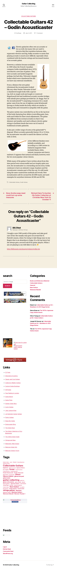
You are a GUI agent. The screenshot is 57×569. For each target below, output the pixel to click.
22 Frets (7, 372)
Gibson (17, 474)
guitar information (8, 482)
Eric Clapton (6, 469)
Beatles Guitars (6, 462)
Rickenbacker (6, 488)
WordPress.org (8, 553)
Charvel (14, 462)
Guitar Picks (8, 400)
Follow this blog (15, 501)
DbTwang (8, 390)
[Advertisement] (14, 315)
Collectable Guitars (28, 16)
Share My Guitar (10, 421)
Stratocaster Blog (10, 424)
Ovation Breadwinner (18, 485)
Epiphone (5, 467)
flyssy (19, 33)
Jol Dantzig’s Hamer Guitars (13, 414)
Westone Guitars (16, 492)
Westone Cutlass (7, 492)
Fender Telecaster (18, 472)
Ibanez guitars (6, 483)
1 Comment (39, 33)
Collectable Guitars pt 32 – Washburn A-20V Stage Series (40, 323)
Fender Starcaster (14, 471)
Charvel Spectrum (20, 462)
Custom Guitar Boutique (12, 386)
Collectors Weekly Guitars (13, 383)
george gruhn (11, 474)
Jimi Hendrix (23, 483)
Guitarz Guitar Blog (11, 403)
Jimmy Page (6, 485)
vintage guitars (9, 490)
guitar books (6, 478)
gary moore (5, 474)
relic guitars (22, 487)
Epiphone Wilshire (20, 467)
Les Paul (11, 485)
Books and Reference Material (39, 281)
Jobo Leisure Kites (10, 410)
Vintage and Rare (10, 440)
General (32, 285)
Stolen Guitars (13, 488)
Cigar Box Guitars (6, 463)
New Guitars (34, 287)
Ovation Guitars (6, 487)
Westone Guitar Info (11, 447)
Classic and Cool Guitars (12, 379)
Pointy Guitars (9, 417)
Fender (12, 469)
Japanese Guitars (14, 483)
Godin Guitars (24, 182)
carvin (11, 462)
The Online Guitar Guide (12, 437)
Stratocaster (21, 488)
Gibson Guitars (8, 476)
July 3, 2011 (28, 33)
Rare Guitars (14, 487)
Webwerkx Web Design (12, 443)
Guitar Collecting (28, 4)
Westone (18, 490)
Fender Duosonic (6, 471)
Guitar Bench (9, 396)
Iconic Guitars (9, 407)
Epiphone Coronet (12, 467)
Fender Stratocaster (8, 472)
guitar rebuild (18, 482)
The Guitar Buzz (10, 428)
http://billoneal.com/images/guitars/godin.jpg (23, 249)
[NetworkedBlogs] (15, 500)
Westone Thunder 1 (19, 494)
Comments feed (8, 551)
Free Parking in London (12, 393)
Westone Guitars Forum (12, 450)
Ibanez (23, 482)
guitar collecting (11, 480)
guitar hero (22, 480)
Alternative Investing (11, 376)
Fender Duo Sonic (18, 469)
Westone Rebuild (8, 494)
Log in (5, 547)
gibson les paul (19, 476)
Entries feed (7, 549)
